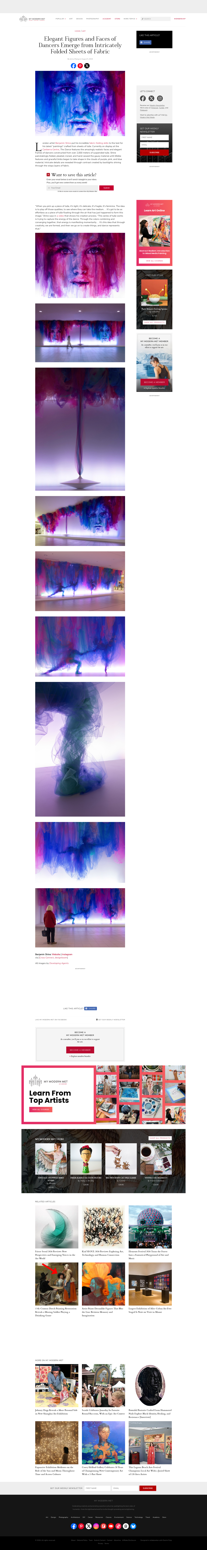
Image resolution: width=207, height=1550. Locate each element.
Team (91, 1540)
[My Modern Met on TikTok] (118, 1526)
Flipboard (143, 110)
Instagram (67, 954)
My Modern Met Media (153, 116)
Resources (99, 1517)
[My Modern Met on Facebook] (74, 1526)
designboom (61, 957)
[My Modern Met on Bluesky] (133, 1526)
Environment (119, 1517)
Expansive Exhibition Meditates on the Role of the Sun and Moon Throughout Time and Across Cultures (55, 1470)
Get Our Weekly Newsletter (111, 1020)
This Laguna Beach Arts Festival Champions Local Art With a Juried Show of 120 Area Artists (149, 1470)
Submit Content (100, 1540)
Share (92, 1008)
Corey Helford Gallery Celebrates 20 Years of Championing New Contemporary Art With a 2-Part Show (102, 1470)
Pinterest (154, 108)
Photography (92, 19)
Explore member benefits (80, 1056)
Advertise (117, 1540)
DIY (84, 1517)
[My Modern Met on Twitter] (89, 1526)
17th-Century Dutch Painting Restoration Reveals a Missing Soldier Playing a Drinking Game (56, 1312)
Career (90, 1517)
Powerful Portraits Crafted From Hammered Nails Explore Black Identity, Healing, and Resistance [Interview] (150, 1413)
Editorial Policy (82, 1540)
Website (56, 954)
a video (60, 215)
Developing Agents (59, 963)
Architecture (75, 1517)
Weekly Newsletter (157, 105)
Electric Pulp (167, 1540)
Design (79, 19)
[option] (106, 1104)
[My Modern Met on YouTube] (111, 1526)
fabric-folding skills (98, 143)
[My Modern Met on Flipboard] (103, 1526)
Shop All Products (154, 322)
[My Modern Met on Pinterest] (81, 1526)
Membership (180, 19)
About (73, 1540)
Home (77, 31)
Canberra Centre (51, 149)
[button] (130, 18)
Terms (106, 1543)
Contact (109, 1540)
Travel (148, 1517)
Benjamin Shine (63, 143)
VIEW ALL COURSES (154, 261)
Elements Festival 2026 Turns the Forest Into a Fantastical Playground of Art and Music (149, 1255)
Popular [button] (60, 19)
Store (117, 19)
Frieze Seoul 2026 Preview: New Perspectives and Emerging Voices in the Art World (55, 1255)
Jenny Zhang (74, 59)
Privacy (100, 1543)
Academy (107, 19)
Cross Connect (46, 957)
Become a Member (80, 1050)
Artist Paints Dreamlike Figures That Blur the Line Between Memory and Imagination (102, 1312)
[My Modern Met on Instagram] (96, 1526)
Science (129, 1517)
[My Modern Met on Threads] (126, 1526)
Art (71, 19)
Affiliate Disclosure (129, 1540)
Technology (139, 1517)
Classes (109, 1517)
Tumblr (161, 108)
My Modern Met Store (49, 1139)
